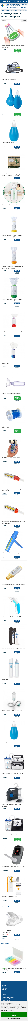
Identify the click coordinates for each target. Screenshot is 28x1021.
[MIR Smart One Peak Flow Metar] (14, 884)
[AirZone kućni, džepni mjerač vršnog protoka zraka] (14, 541)
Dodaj (17, 83)
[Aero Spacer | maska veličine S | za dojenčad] (14, 320)
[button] (20, 1)
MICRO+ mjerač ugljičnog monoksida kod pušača (13, 866)
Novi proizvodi (5, 943)
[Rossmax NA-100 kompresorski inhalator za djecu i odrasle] (14, 919)
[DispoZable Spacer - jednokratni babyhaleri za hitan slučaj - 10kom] (14, 414)
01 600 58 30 (23, 7)
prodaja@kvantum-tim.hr (13, 7)
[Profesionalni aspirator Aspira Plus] (14, 823)
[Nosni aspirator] (14, 667)
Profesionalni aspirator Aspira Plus (10, 834)
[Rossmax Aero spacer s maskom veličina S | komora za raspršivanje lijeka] (14, 223)
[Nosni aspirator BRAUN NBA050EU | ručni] (14, 699)
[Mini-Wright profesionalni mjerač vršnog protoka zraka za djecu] (14, 477)
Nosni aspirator (5, 679)
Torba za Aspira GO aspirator (9, 79)
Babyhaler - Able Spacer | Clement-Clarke (11, 393)
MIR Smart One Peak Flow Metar (9, 896)
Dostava (4, 994)
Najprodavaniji (5, 906)
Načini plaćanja (5, 993)
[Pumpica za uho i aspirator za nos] (14, 98)
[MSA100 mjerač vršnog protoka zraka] (14, 446)
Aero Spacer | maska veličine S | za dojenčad (12, 331)
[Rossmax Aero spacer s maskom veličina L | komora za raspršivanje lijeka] (14, 287)
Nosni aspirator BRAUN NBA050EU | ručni (12, 710)
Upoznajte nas (5, 984)
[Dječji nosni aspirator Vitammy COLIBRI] (14, 605)
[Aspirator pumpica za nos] (14, 131)
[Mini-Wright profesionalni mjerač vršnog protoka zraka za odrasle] (14, 510)
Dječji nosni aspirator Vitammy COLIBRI (11, 616)
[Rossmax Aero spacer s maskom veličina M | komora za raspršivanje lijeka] (14, 255)
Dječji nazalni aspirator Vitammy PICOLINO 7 (12, 204)
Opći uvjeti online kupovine (8, 997)
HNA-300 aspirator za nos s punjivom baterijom (13, 648)
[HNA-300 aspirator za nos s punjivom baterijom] (14, 636)
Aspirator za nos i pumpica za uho (10, 109)
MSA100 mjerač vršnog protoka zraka (11, 457)
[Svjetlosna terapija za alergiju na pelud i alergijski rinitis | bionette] (14, 34)
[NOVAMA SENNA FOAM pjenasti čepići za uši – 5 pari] (14, 956)
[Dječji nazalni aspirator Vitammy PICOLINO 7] (14, 192)
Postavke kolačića (6, 1000)
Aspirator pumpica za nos (8, 142)
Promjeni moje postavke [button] (14, 1018)
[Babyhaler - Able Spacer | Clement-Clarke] (14, 381)
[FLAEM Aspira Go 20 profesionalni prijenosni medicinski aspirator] (14, 761)
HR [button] (18, 1)
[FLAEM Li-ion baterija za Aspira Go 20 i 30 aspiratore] (14, 793)
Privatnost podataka (6, 998)
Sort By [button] (23, 20)
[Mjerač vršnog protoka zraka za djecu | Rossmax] (14, 572)
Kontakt (4, 985)
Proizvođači (4, 988)
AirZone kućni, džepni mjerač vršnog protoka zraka (14, 553)
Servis (3, 986)
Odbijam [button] (14, 1015)
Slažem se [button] (14, 1013)
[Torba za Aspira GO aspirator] (14, 68)
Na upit (17, 50)
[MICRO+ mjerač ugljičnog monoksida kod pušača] (14, 854)
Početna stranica (5, 10)
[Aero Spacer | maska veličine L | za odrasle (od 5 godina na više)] (14, 350)
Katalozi (4, 989)
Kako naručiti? (5, 995)
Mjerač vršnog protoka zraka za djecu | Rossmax (13, 584)
